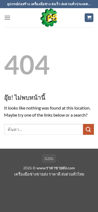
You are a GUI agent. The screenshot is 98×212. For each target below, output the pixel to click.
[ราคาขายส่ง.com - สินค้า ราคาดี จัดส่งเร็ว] (49, 17)
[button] (7, 17)
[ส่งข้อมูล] (88, 129)
